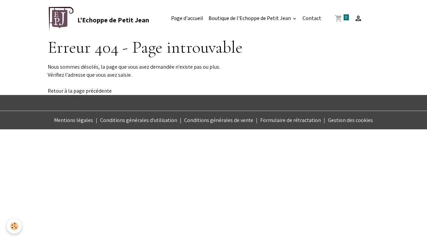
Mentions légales (73, 120)
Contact (312, 18)
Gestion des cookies (350, 120)
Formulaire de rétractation (290, 120)
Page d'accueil (187, 18)
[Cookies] (14, 226)
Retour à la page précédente (80, 90)
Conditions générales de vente (218, 120)
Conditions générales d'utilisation (138, 120)
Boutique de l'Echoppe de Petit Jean (250, 18)
